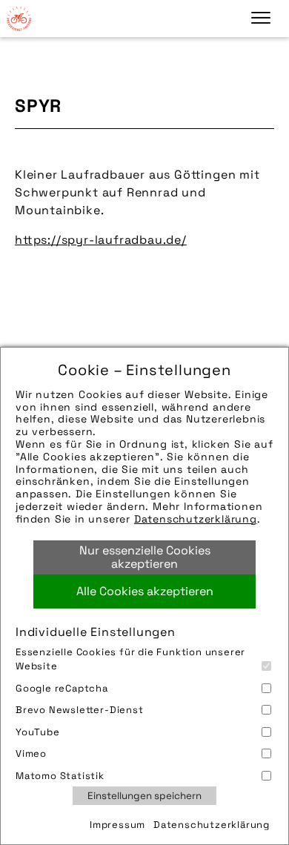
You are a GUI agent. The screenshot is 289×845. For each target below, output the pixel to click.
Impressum (117, 824)
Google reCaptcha (62, 688)
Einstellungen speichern (144, 795)
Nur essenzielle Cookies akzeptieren (144, 557)
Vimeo (31, 753)
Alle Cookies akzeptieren (144, 591)
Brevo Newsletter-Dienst (80, 709)
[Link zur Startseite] (18, 18)
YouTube (38, 732)
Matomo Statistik (60, 775)
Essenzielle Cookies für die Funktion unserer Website (130, 659)
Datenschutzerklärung (195, 519)
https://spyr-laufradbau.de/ (101, 240)
